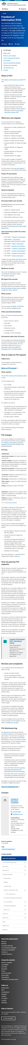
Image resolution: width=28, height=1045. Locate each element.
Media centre (5, 987)
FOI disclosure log (8, 67)
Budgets (6, 882)
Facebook (4, 994)
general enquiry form (9, 197)
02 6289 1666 (17, 811)
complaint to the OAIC (12, 722)
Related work (6, 925)
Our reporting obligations (10, 905)
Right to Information (18, 243)
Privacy (3, 971)
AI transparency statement (8, 947)
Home (4, 13)
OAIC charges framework (11, 502)
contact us (8, 429)
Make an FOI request (8, 368)
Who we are (5, 866)
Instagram (4, 1002)
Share (18, 44)
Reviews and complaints (10, 65)
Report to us (7, 909)
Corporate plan (7, 886)
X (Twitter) (4, 998)
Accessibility (4, 964)
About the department (8, 849)
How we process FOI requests (11, 63)
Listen (5, 44)
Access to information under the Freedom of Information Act (11, 347)
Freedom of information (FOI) (11, 890)
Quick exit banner (6, 973)
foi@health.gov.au (18, 814)
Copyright (4, 966)
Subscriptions (5, 977)
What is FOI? (6, 53)
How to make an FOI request (11, 58)
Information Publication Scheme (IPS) (13, 898)
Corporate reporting (7, 874)
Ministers (3, 943)
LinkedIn (3, 996)
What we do (5, 917)
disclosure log (8, 732)
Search (23, 9)
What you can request (9, 55)
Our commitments (8, 901)
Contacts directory (6, 954)
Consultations (5, 992)
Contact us (5, 913)
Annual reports (7, 878)
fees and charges (19, 168)
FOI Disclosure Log (15, 181)
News (4, 921)
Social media (5, 975)
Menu (6, 9)
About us (3, 941)
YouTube (3, 1000)
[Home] (14, 4)
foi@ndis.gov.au (16, 308)
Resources (5, 929)
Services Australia (9, 275)
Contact (5, 70)
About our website (6, 962)
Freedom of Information (19, 237)
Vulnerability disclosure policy (9, 979)
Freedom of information (8, 950)
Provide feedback (8, 1018)
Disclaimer (4, 969)
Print (11, 44)
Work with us (6, 870)
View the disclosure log (9, 787)
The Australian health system (10, 862)
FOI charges (6, 60)
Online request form (10, 894)
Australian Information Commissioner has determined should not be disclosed (14, 769)
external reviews (13, 715)
